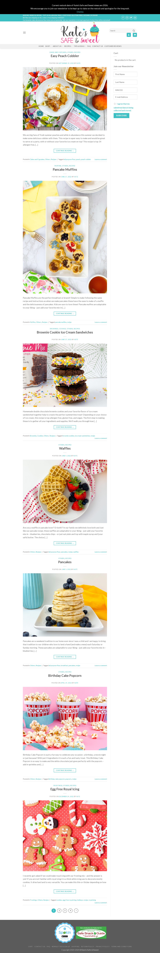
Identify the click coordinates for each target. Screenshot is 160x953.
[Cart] (135, 35)
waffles (76, 552)
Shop (47, 46)
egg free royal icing (69, 900)
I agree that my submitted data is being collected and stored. (123, 107)
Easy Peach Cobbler (65, 56)
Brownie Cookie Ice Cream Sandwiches (65, 332)
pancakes (64, 552)
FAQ (89, 46)
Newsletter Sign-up (61, 946)
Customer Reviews (112, 46)
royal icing (92, 900)
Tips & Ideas (79, 46)
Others (70, 52)
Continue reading (65, 151)
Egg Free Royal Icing (64, 789)
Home (41, 46)
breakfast (64, 665)
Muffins (58, 166)
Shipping (75, 946)
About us (57, 46)
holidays (80, 900)
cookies (59, 900)
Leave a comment (101, 159)
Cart (30, 946)
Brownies (54, 329)
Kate (78, 63)
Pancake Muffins (65, 169)
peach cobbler (86, 159)
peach (78, 159)
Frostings (57, 785)
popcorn (68, 779)
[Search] (134, 31)
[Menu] (24, 33)
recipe (69, 322)
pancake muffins (61, 322)
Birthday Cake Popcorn (65, 675)
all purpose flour (69, 159)
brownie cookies (68, 436)
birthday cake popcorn (57, 779)
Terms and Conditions (121, 946)
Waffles (65, 448)
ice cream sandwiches (82, 436)
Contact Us (97, 46)
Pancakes (65, 562)
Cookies (62, 329)
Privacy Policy (102, 946)
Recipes (67, 46)
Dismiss (80, 12)
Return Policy (87, 946)
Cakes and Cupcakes (58, 52)
